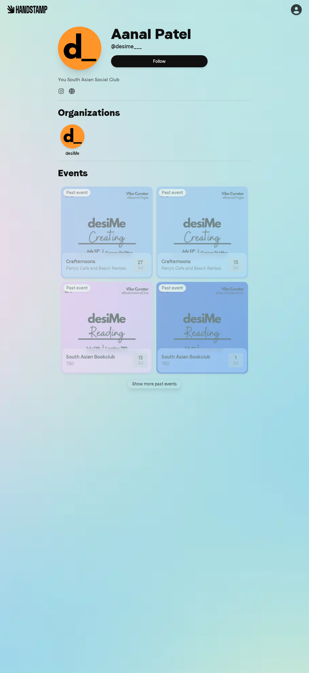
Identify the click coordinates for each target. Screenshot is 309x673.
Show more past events (154, 383)
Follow (159, 61)
